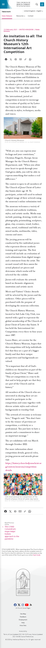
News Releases (7, 16)
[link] (5, 511)
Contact (30, 16)
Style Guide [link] (36, 555)
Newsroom (6, 11)
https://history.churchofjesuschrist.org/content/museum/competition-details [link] (23, 467)
